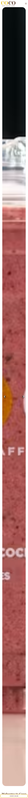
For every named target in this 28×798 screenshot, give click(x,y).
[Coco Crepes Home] (8, 3)
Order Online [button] (14, 796)
